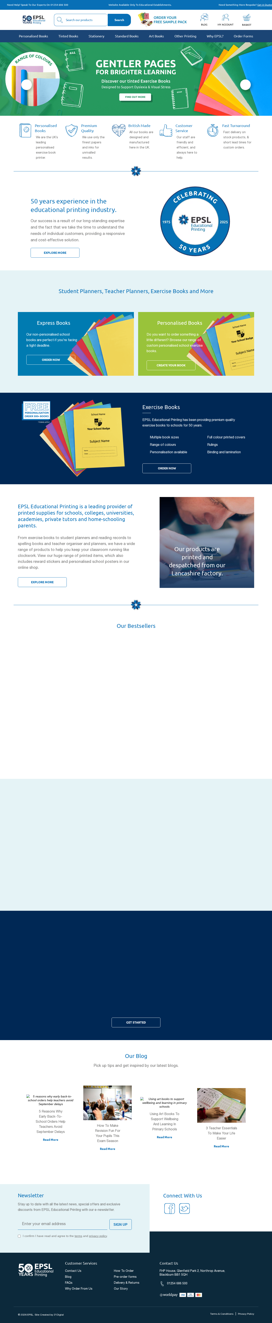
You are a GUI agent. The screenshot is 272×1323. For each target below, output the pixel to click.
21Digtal (59, 1315)
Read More (50, 1139)
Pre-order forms (125, 1277)
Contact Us (73, 1271)
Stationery (96, 36)
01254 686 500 (59, 4)
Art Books (156, 36)
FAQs (68, 1283)
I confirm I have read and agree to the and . (65, 1236)
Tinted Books (68, 36)
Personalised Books (33, 36)
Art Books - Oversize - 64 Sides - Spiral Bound (107, 729)
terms (78, 1236)
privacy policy (98, 1236)
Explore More (55, 252)
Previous (26, 84)
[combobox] (81, 20)
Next (245, 84)
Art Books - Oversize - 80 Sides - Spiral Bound (50, 729)
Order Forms (243, 36)
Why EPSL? (215, 36)
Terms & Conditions (221, 1314)
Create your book (171, 365)
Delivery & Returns (126, 1283)
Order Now (51, 359)
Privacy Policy (246, 1314)
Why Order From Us (78, 1289)
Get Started (136, 1022)
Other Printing (185, 36)
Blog (68, 1277)
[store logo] (33, 20)
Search (119, 20)
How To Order (124, 1271)
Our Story (121, 1289)
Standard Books (127, 36)
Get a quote (264, 4)
